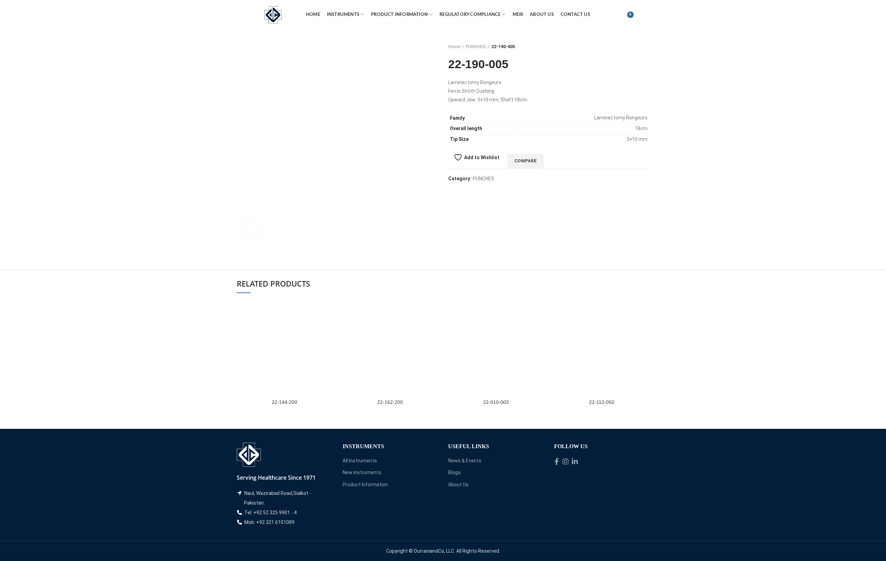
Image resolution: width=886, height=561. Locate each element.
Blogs (454, 472)
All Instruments (360, 460)
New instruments (362, 472)
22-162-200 (390, 402)
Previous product (632, 46)
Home (454, 46)
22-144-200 (284, 402)
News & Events (464, 460)
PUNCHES (476, 46)
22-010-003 (496, 402)
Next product (645, 46)
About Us (458, 484)
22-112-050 (601, 402)
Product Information (365, 484)
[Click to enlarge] (250, 229)
